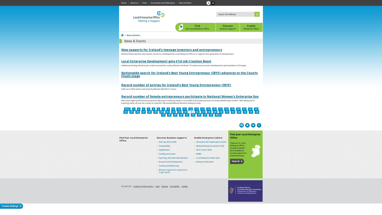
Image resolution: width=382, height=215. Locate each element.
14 (202, 109)
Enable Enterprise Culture (208, 137)
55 (211, 115)
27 (144, 112)
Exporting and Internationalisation (173, 158)
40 (221, 112)
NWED (198, 154)
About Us (134, 3)
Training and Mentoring (169, 166)
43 (239, 112)
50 (181, 115)
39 (215, 112)
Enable (251, 27)
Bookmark (253, 125)
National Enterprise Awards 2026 (210, 146)
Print (241, 125)
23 (256, 109)
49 (175, 115)
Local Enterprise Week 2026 (208, 158)
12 (191, 109)
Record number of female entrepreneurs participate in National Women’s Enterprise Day (190, 96)
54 (205, 115)
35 (191, 112)
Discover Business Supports (172, 137)
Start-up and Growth (167, 142)
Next (218, 115)
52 (193, 115)
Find (197, 27)
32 (173, 112)
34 (185, 112)
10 (179, 109)
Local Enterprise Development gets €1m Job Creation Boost (166, 61)
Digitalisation (164, 150)
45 (251, 112)
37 (203, 112)
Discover (228, 27)
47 (163, 115)
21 (244, 109)
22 (250, 109)
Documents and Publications (163, 3)
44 (245, 112)
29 (155, 112)
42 (233, 112)
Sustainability (164, 146)
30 (161, 112)
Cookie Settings (10, 206)
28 (149, 112)
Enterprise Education (205, 162)
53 (199, 115)
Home (123, 3)
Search (235, 161)
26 (138, 112)
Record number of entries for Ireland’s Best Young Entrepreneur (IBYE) (176, 85)
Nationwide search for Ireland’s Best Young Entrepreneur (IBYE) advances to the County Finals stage (189, 74)
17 (220, 109)
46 (257, 112)
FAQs (144, 3)
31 (167, 112)
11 (185, 109)
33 (179, 112)
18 (226, 109)
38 (209, 112)
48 (169, 115)
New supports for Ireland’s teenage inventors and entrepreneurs (171, 50)
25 (132, 112)
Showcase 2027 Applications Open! (211, 142)
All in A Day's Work (204, 150)
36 (197, 112)
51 (187, 115)
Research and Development (170, 162)
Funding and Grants (167, 154)
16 (214, 109)
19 (232, 109)
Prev (127, 109)
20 (238, 109)
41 (227, 112)
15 (208, 109)
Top (259, 125)
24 (126, 112)
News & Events (185, 3)
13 (196, 109)
